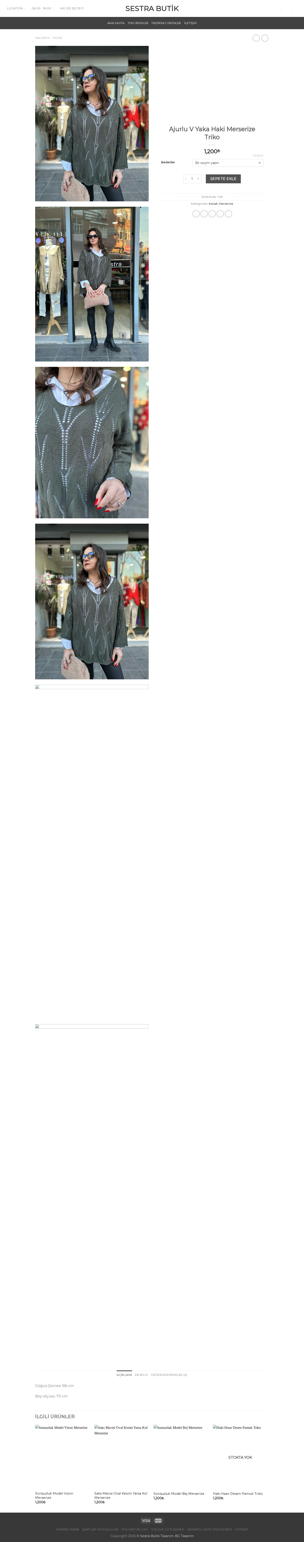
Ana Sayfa (115, 23)
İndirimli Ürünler (166, 23)
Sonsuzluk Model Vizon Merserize (54, 1495)
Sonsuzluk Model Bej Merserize (179, 1494)
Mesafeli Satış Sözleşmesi (209, 1529)
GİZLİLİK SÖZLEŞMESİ (167, 1529)
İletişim (190, 23)
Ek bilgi (141, 1375)
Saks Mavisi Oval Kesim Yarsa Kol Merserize (120, 1495)
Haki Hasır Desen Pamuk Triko (238, 1494)
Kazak (57, 37)
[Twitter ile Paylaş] (204, 214)
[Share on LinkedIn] (228, 214)
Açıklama (124, 1375)
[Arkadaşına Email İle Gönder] (212, 214)
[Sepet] (298, 8)
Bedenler (168, 162)
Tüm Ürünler (138, 23)
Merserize (226, 203)
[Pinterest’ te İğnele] (220, 214)
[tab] (124, 1374)
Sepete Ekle (223, 179)
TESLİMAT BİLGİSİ (134, 1529)
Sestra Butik (152, 8)
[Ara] (276, 8)
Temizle (258, 155)
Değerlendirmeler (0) (169, 1375)
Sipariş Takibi (67, 1529)
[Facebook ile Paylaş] (196, 214)
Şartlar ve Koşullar (100, 1529)
